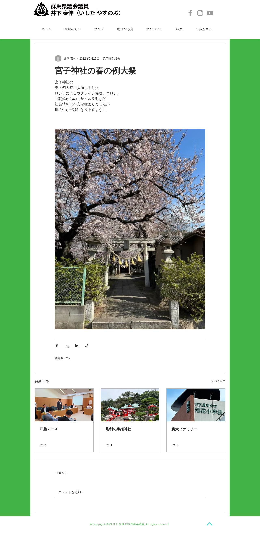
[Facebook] (190, 13)
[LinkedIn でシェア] (77, 346)
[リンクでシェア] (87, 346)
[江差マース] (64, 405)
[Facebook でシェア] (57, 346)
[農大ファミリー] (196, 405)
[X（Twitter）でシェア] (67, 346)
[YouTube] (210, 13)
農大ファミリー (184, 429)
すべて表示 (218, 380)
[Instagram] (200, 13)
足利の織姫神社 (118, 429)
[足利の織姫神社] (130, 405)
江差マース (49, 429)
